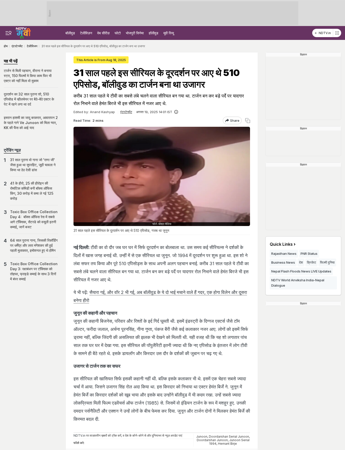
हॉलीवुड (153, 33)
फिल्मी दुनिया (327, 262)
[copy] (247, 120)
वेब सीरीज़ (103, 33)
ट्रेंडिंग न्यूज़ (12, 150)
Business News (283, 262)
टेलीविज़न (86, 33)
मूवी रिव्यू (168, 33)
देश (301, 262)
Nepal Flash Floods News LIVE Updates (301, 271)
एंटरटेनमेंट (126, 112)
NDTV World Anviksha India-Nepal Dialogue (297, 282)
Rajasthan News (284, 254)
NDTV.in (325, 33)
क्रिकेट (311, 262)
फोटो (118, 33)
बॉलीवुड (70, 33)
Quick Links (281, 244)
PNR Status (309, 254)
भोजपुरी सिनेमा (135, 33)
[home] (23, 32)
